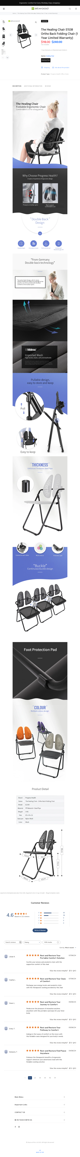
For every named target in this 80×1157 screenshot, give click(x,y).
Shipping (47, 67)
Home (14, 13)
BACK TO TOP (40, 1152)
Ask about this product (62, 67)
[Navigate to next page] (55, 1077)
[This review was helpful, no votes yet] (70, 971)
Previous (11, 35)
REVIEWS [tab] (48, 86)
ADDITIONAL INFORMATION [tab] (33, 86)
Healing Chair (46, 60)
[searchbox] (11, 942)
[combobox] (32, 942)
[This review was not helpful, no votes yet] (73, 971)
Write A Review (40, 930)
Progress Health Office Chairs (60, 74)
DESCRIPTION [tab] (16, 86)
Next (36, 35)
